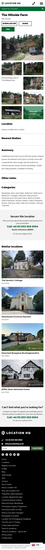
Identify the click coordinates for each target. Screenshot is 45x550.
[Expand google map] (12, 83)
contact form (27, 420)
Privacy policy (7, 535)
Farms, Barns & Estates (31, 198)
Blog (3, 472)
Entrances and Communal (12, 198)
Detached (22, 196)
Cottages (14, 196)
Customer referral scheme (12, 500)
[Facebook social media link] (6, 454)
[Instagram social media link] (3, 454)
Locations (5, 462)
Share (25, 24)
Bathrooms (38, 193)
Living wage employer (10, 525)
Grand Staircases (8, 201)
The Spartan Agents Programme (14, 506)
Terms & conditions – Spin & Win (14, 532)
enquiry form (27, 234)
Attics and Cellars (17, 193)
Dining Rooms (32, 196)
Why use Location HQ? (11, 491)
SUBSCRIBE (37, 448)
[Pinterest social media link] (18, 454)
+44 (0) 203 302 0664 (13, 440)
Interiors (25, 201)
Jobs (3, 478)
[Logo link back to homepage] (16, 434)
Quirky (31, 201)
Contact (5, 481)
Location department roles (12, 497)
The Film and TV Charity (11, 522)
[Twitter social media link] (10, 454)
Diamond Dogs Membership (12, 503)
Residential (6, 193)
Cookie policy (7, 538)
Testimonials (6, 475)
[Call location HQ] (34, 3)
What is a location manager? (13, 513)
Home (4, 459)
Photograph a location (10, 516)
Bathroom (29, 193)
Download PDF (9, 24)
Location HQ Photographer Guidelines (16, 519)
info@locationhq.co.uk (14, 444)
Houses (18, 201)
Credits (4, 469)
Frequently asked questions (12, 494)
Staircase (11, 203)
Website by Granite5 (20, 547)
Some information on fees (12, 510)
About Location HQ (9, 488)
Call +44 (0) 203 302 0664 (22, 226)
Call (8, 29)
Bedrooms (6, 196)
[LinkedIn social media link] (14, 454)
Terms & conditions (9, 529)
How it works (7, 484)
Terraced (39, 203)
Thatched (5, 206)
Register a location (9, 466)
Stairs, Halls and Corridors (25, 203)
